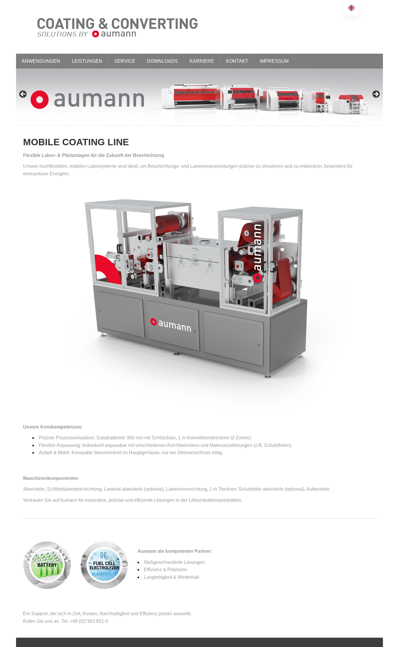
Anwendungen (41, 61)
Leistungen (87, 61)
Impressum (274, 61)
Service (124, 61)
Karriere (202, 61)
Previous (23, 94)
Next (375, 94)
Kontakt (237, 61)
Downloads (162, 61)
